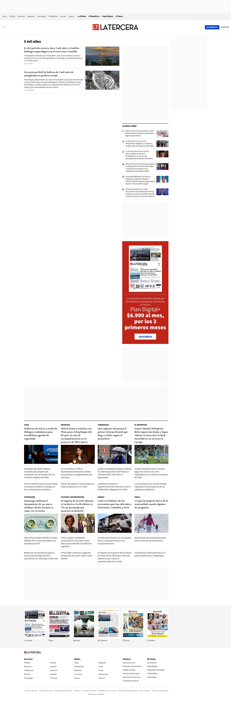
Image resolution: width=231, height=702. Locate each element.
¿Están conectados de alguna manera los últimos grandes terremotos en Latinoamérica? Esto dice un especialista (115, 473)
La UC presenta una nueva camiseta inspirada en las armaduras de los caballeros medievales (151, 486)
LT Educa (119, 16)
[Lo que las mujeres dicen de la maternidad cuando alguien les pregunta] (151, 523)
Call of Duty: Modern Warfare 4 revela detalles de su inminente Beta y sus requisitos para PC (41, 540)
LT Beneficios (93, 16)
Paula (137, 497)
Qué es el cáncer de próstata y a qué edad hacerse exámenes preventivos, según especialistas (140, 133)
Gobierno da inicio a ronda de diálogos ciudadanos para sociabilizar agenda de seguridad (40, 434)
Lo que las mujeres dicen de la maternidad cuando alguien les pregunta (151, 504)
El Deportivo (53, 16)
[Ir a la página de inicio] (115, 27)
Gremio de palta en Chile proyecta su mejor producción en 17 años (77, 485)
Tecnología (41, 16)
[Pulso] (59, 638)
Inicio (4, 16)
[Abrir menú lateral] (4, 27)
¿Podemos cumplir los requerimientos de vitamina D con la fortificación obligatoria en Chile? (114, 486)
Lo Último (82, 16)
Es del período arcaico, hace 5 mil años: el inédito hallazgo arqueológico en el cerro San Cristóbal (51, 50)
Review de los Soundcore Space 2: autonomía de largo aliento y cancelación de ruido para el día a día (41, 555)
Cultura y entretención (72, 497)
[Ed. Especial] (108, 638)
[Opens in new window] (84, 638)
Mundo (63, 16)
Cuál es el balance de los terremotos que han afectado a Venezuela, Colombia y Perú (114, 504)
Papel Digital (107, 16)
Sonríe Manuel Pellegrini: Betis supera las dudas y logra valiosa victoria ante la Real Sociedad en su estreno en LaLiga (151, 435)
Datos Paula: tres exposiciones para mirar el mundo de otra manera (150, 539)
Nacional (21, 16)
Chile (26, 425)
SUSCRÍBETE (145, 336)
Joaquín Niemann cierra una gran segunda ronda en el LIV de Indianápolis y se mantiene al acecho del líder (151, 473)
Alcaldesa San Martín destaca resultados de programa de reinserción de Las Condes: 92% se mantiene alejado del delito (39, 473)
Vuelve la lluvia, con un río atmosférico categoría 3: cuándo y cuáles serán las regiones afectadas (139, 143)
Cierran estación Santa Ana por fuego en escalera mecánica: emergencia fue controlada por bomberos (41, 486)
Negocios (31, 16)
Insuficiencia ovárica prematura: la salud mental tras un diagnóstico (150, 554)
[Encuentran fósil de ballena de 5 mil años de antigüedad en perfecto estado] (102, 80)
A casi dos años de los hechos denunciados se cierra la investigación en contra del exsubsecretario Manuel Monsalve (139, 155)
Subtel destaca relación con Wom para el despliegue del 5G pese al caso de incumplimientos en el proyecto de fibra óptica (76, 435)
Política (12, 16)
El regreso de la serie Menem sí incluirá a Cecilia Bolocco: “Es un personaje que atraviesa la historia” (77, 506)
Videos (71, 16)
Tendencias (103, 425)
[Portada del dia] (145, 290)
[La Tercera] (35, 638)
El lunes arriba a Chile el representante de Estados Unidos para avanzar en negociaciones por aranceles (76, 473)
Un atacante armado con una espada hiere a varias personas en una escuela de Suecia (114, 540)
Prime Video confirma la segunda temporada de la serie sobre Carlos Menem (76, 555)
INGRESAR (225, 27)
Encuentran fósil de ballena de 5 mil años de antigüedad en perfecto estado (49, 74)
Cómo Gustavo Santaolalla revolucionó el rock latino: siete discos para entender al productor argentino (76, 542)
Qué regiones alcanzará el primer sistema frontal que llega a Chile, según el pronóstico (113, 434)
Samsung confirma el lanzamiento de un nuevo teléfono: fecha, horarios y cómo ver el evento (39, 506)
